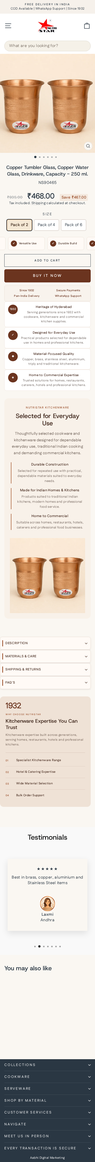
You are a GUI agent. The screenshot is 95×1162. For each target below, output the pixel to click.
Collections (20, 1065)
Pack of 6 (74, 225)
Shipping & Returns (23, 669)
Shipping (38, 203)
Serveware (17, 1088)
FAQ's (10, 682)
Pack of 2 (19, 225)
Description (16, 643)
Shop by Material (25, 1100)
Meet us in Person (26, 1136)
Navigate (15, 1124)
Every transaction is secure (40, 1148)
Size (47, 214)
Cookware (17, 1076)
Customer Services (28, 1112)
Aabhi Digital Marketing (47, 1158)
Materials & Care (20, 656)
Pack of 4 (46, 225)
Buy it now (47, 275)
